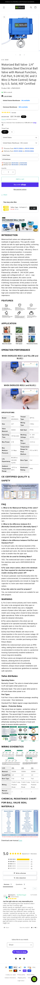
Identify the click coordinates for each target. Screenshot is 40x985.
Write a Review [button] (21, 873)
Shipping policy (22, 977)
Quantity (3, 168)
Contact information (10, 977)
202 (22, 768)
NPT (4, 132)
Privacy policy (21, 974)
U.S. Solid (13, 975)
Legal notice (21, 980)
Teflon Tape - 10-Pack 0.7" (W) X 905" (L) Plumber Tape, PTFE (19, 207)
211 (32, 768)
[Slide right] (24, 55)
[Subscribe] (31, 945)
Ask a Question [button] (21, 878)
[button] (4, 7)
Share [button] (5, 195)
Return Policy (30, 974)
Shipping (3, 119)
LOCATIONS (8, 96)
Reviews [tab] (6, 884)
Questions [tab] (19, 884)
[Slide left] (16, 55)
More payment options (20, 189)
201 (13, 768)
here (20, 840)
